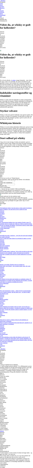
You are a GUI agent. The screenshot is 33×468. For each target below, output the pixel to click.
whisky (14, 80)
